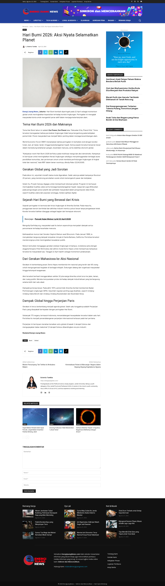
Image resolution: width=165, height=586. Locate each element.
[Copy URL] (66, 52)
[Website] (49, 392)
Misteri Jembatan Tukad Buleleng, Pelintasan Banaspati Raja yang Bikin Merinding (46, 513)
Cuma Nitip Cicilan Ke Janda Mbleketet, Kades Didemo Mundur (87, 513)
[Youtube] (141, 1)
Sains (31, 26)
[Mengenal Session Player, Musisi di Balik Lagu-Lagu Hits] (111, 524)
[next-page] (27, 437)
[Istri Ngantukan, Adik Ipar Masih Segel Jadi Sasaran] (69, 525)
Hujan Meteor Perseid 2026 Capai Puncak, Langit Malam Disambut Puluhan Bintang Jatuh (33, 430)
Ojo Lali (67, 506)
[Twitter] (138, 1)
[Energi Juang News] (40, 11)
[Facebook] (132, 1)
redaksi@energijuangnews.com (76, 566)
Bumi (30, 340)
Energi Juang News (30, 112)
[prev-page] (24, 437)
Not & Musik (111, 506)
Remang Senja (29, 506)
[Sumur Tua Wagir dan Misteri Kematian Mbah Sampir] (28, 535)
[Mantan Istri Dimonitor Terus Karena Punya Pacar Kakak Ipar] (69, 535)
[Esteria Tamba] (24, 46)
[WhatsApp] (50, 52)
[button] (139, 20)
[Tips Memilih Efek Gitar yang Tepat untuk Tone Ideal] (111, 534)
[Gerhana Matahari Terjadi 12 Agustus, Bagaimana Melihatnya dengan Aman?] (88, 416)
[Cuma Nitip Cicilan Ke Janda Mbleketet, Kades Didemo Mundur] (69, 513)
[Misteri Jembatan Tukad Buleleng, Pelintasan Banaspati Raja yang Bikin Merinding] (28, 513)
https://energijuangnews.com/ (49, 380)
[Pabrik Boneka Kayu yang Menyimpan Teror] (28, 525)
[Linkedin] (56, 52)
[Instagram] (135, 1)
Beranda (25, 26)
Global (36, 340)
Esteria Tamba (32, 46)
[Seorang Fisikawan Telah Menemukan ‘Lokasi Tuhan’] (61, 416)
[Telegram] (61, 52)
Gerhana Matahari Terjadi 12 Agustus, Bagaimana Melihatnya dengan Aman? (88, 430)
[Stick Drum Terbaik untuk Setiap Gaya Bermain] (111, 513)
